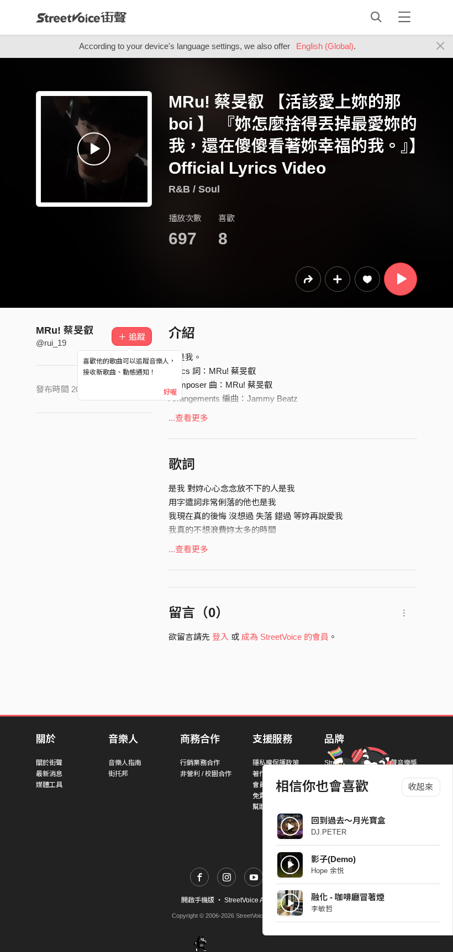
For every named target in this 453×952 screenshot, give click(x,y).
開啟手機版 (197, 900)
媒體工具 (49, 785)
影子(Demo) (333, 859)
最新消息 (49, 774)
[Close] (440, 46)
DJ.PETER (328, 832)
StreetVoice (81, 17)
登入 (220, 636)
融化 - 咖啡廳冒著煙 (347, 897)
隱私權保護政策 (275, 763)
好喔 (170, 392)
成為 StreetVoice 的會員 (285, 636)
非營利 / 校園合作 (205, 774)
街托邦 (118, 774)
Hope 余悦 (327, 871)
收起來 (420, 786)
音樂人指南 (124, 763)
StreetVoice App (248, 900)
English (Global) (325, 46)
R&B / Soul (194, 189)
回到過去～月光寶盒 (348, 820)
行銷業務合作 (200, 763)
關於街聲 (49, 763)
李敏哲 (322, 909)
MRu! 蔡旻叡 (64, 330)
